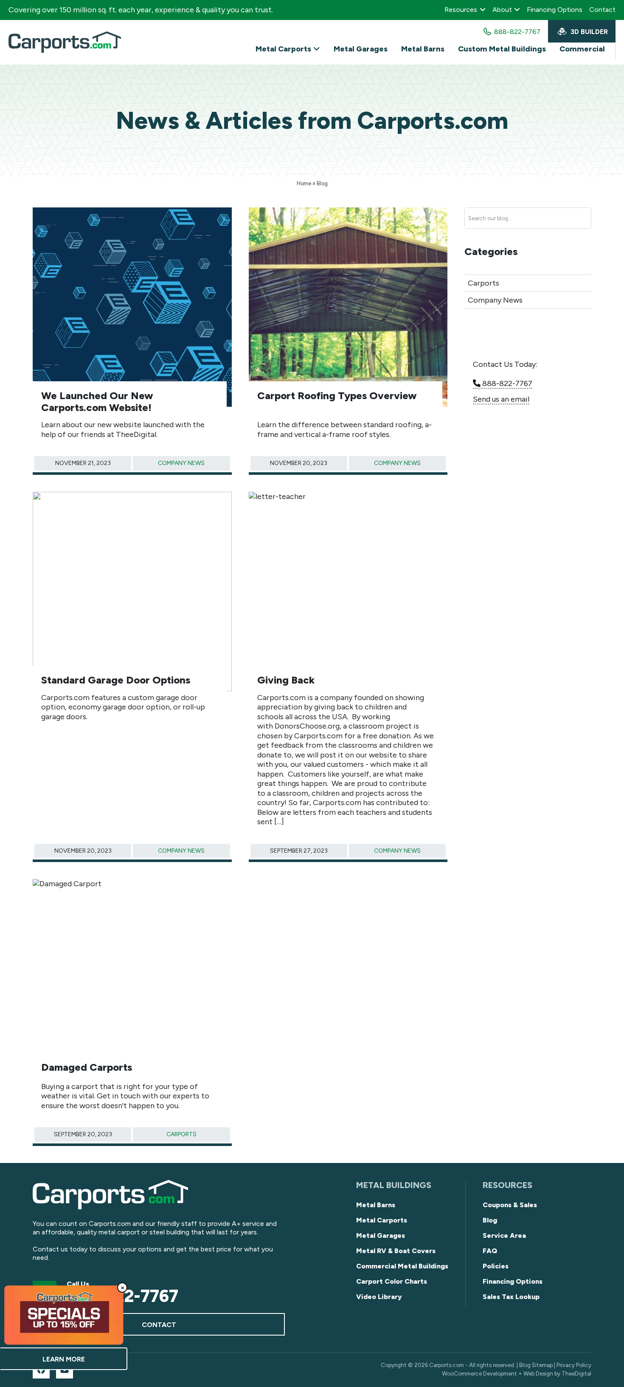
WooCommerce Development (479, 1373)
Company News (181, 463)
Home (304, 183)
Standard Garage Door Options (115, 680)
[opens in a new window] (41, 1369)
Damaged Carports (86, 1067)
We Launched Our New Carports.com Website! (97, 401)
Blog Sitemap (536, 1364)
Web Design (538, 1373)
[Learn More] (63, 1314)
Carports (181, 1134)
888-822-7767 (506, 383)
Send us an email (501, 399)
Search (569, 218)
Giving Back (286, 680)
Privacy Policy (574, 1364)
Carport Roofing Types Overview (337, 395)
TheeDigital (576, 1373)
